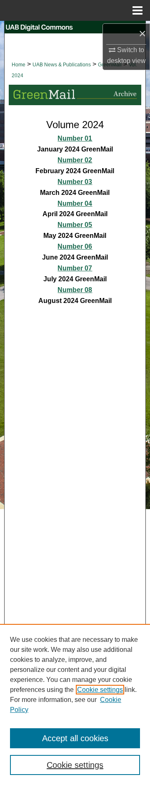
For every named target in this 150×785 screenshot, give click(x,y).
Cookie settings (100, 689)
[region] (75, 704)
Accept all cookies (75, 738)
